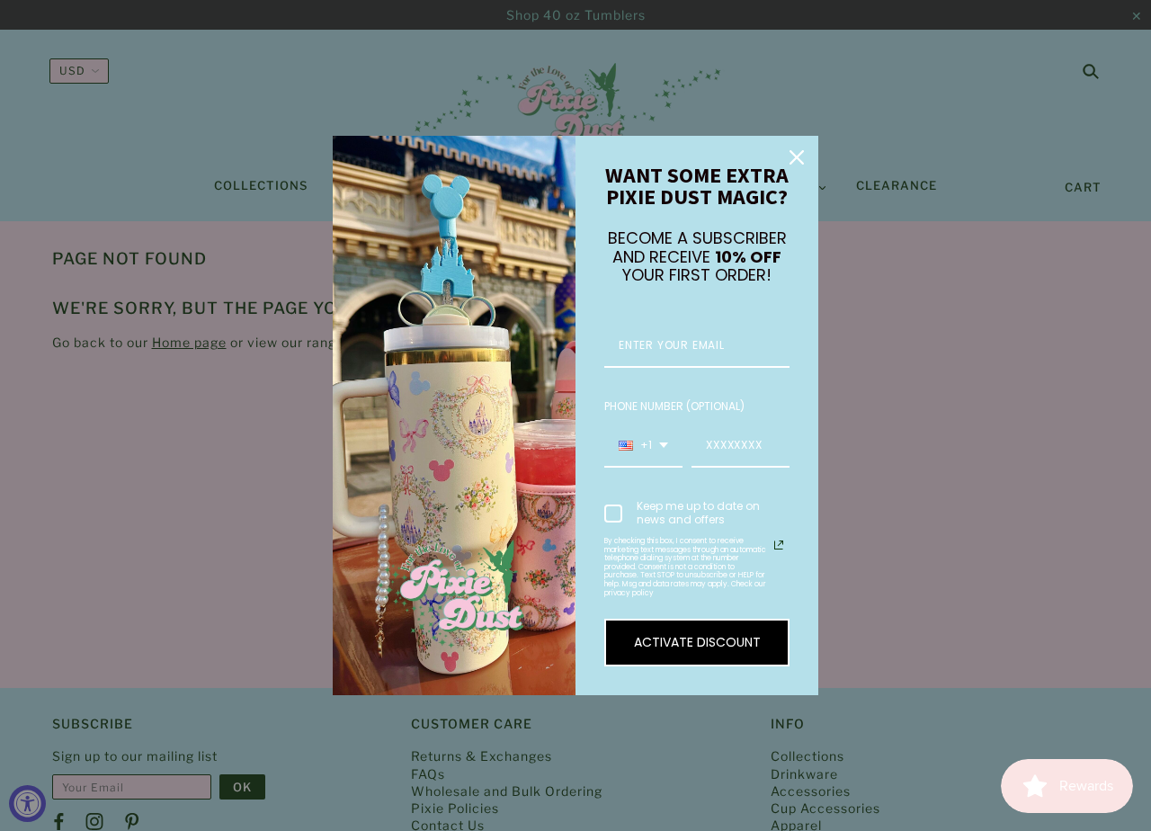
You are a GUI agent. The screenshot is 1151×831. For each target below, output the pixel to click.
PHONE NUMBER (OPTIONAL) (674, 406)
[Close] (796, 157)
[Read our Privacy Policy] (779, 545)
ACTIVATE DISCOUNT (697, 642)
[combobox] (643, 446)
